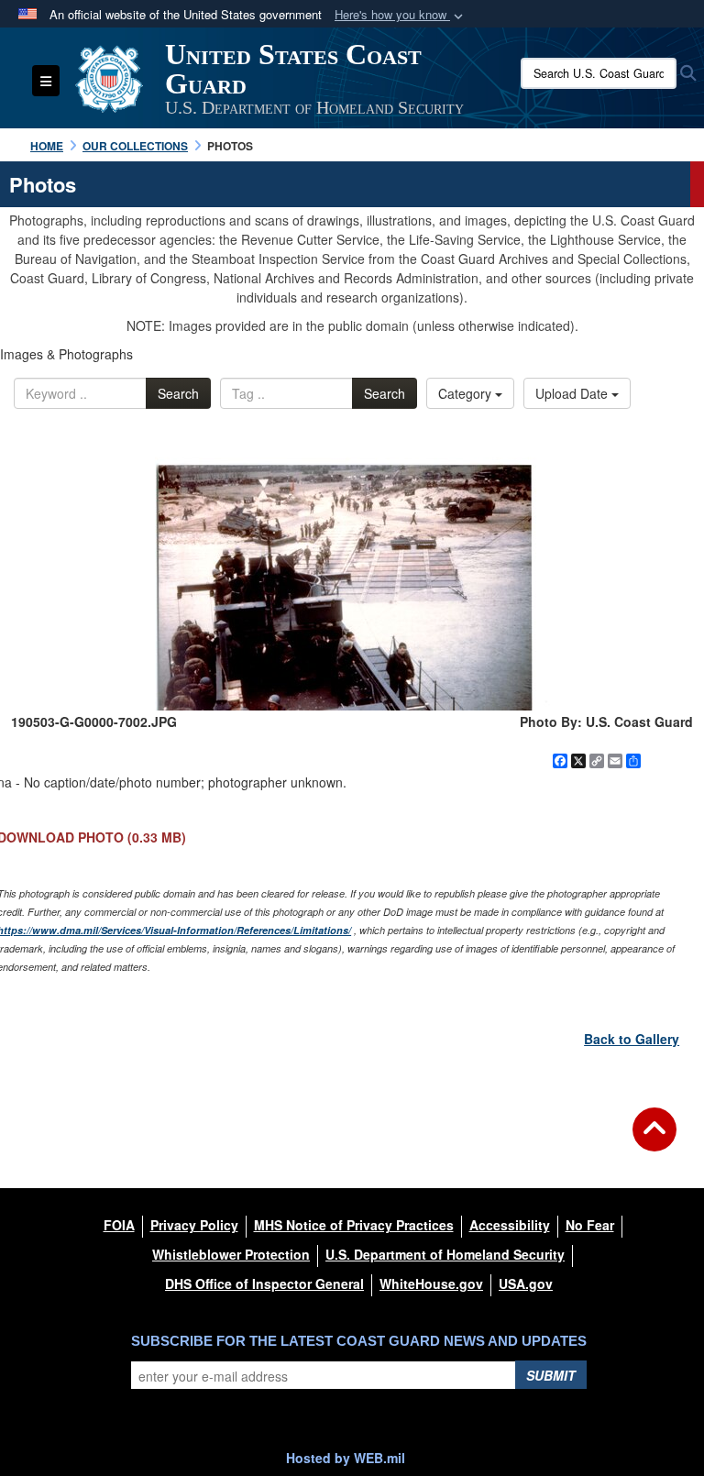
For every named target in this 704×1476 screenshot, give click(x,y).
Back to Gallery (631, 1039)
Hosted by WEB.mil (345, 1457)
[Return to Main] (654, 1140)
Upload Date (573, 393)
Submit (551, 1375)
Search (178, 393)
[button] (401, 15)
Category (466, 393)
